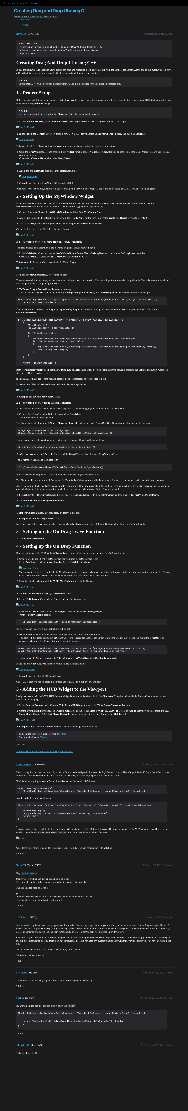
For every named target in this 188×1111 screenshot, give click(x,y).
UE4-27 (26, 25)
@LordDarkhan (29, 873)
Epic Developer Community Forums (19, 3)
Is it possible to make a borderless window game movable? (44, 751)
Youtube (44, 737)
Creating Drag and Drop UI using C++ (52, 11)
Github (63, 734)
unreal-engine (26, 19)
